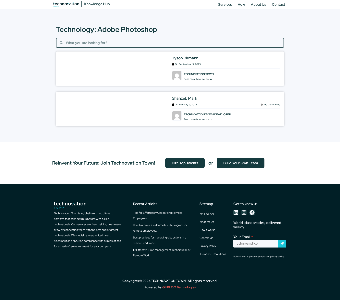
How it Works (207, 230)
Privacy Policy (208, 246)
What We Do (207, 222)
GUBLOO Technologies (179, 287)
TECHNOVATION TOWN (168, 281)
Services (225, 4)
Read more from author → (198, 79)
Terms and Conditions (213, 254)
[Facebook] (252, 212)
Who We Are (207, 213)
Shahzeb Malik (184, 98)
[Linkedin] (235, 212)
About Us (258, 4)
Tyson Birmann (185, 58)
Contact (278, 4)
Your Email (241, 237)
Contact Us (206, 238)
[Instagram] (244, 212)
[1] (282, 244)
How (241, 4)
